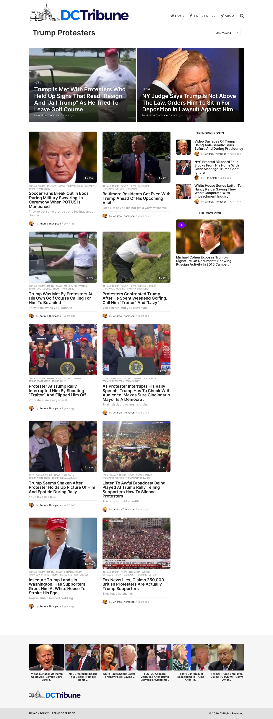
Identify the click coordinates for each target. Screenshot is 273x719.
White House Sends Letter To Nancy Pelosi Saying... (119, 675)
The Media (134, 572)
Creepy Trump (144, 475)
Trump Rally (59, 381)
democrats (149, 378)
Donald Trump (37, 186)
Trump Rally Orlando (138, 478)
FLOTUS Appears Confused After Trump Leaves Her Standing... (155, 676)
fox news (128, 575)
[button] (242, 16)
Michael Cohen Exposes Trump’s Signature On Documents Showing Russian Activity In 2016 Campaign (204, 260)
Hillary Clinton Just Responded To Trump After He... (190, 676)
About (230, 15)
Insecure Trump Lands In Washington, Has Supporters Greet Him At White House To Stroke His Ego (57, 586)
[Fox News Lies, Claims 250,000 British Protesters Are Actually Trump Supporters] (137, 543)
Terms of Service (63, 713)
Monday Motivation (75, 286)
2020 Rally (68, 475)
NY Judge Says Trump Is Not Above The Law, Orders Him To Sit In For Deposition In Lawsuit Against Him (189, 103)
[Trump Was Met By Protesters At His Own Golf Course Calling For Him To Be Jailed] (63, 257)
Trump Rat (131, 189)
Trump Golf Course (40, 289)
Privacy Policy (39, 713)
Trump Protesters (39, 189)
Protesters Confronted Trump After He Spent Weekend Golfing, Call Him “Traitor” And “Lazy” (135, 298)
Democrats (116, 378)
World (146, 572)
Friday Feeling (74, 186)
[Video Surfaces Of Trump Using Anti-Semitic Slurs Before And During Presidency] (183, 147)
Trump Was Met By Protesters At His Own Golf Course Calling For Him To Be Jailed (60, 298)
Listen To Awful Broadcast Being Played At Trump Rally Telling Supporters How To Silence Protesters (134, 490)
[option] (47, 663)
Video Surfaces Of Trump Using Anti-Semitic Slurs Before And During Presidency (218, 145)
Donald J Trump (147, 286)
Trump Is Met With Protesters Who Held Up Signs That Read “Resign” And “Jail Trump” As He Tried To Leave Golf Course (80, 99)
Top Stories (205, 15)
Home (180, 15)
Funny (124, 186)
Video (59, 378)
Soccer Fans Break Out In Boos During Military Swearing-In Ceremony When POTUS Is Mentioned (59, 200)
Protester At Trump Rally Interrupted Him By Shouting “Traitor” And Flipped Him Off (57, 390)
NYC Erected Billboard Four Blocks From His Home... (83, 676)
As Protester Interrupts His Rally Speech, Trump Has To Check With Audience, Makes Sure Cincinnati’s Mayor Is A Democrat (136, 393)
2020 (105, 378)
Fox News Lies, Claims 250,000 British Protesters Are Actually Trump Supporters (133, 584)
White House (81, 575)
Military (52, 186)
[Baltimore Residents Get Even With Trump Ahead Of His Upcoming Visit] (137, 157)
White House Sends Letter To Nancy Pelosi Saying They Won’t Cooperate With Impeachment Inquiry (218, 191)
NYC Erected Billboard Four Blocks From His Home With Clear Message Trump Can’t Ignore (216, 167)
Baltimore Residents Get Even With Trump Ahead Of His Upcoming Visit (136, 198)
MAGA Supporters (39, 575)
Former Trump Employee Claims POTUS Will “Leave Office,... (227, 676)
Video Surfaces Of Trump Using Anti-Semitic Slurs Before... (47, 676)
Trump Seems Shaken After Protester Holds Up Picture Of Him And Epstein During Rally (62, 487)
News (61, 186)
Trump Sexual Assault (65, 478)
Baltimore (144, 186)
